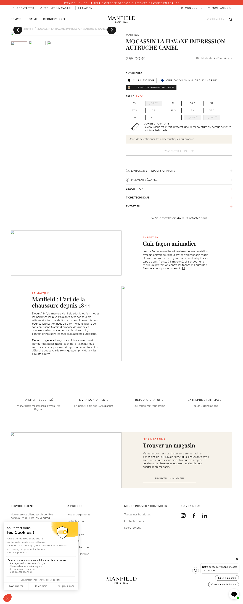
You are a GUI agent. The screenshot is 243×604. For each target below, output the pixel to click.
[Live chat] (234, 594)
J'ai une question (227, 577)
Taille (130, 96)
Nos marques (75, 534)
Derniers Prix (54, 18)
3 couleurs (134, 73)
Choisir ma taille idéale (223, 584)
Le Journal (73, 540)
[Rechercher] (228, 19)
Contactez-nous (134, 521)
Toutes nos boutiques (137, 514)
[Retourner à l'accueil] (121, 19)
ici (183, 268)
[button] (17, 29)
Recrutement (132, 527)
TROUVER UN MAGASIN (169, 478)
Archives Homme (78, 554)
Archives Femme (78, 547)
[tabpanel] (65, 34)
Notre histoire (76, 521)
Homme (32, 18)
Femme (16, 18)
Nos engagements (78, 514)
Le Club (72, 527)
